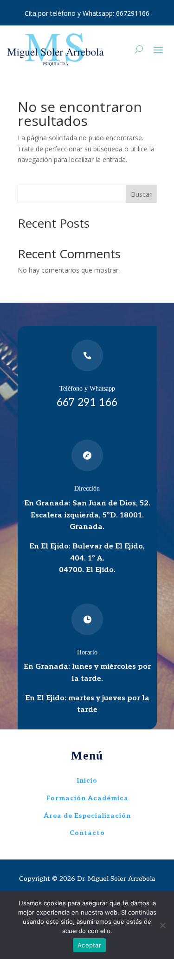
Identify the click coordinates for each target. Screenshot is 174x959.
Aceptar (89, 945)
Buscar (141, 194)
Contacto (87, 833)
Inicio (87, 781)
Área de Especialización (87, 816)
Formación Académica (87, 798)
